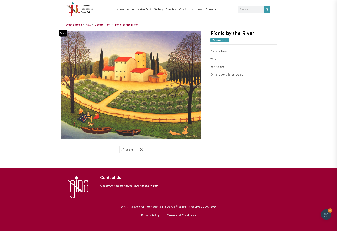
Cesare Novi (102, 24)
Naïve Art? (144, 9)
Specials (171, 9)
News (199, 9)
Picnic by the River (126, 24)
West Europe (74, 24)
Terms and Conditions (181, 215)
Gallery (158, 9)
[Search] (267, 9)
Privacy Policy (150, 215)
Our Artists (186, 9)
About (131, 9)
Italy (88, 24)
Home (120, 9)
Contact (210, 9)
